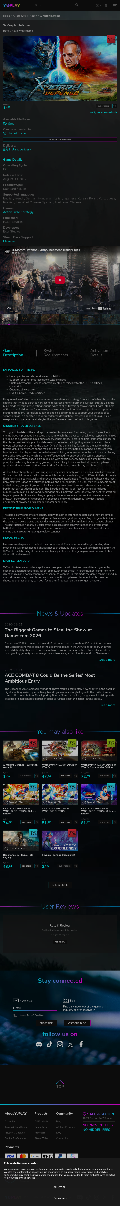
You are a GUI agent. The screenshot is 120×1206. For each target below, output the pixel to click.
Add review (60, 942)
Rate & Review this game (18, 30)
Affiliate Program (65, 1127)
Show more (60, 885)
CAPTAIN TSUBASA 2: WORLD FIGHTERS (55, 810)
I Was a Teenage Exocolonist (58, 855)
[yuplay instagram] (60, 1044)
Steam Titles (41, 1138)
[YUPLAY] (11, 5)
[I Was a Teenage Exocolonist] (60, 841)
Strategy (27, 212)
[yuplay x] (71, 1044)
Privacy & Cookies (15, 1132)
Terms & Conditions (35, 1015)
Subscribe (46, 1023)
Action (33, 16)
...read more (107, 660)
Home (6, 16)
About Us (10, 1121)
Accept (32, 1015)
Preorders (40, 1132)
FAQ (58, 1132)
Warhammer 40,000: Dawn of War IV (59, 766)
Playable (9, 241)
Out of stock (103, 106)
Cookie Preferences (15, 1138)
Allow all (60, 1187)
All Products (41, 1121)
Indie (16, 212)
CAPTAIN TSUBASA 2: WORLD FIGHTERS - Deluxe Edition (19, 811)
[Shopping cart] (106, 5)
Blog (58, 1121)
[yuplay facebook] (81, 1044)
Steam (12, 123)
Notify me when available (103, 112)
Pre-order (65, 776)
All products (20, 16)
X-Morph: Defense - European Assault (20, 766)
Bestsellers (41, 1127)
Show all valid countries (60, 140)
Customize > (60, 1198)
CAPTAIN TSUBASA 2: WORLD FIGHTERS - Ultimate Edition (98, 811)
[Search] (76, 5)
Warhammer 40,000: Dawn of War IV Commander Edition (98, 766)
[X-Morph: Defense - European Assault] (21, 751)
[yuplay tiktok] (49, 1044)
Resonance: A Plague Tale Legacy (18, 856)
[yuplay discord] (39, 1044)
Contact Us (62, 1138)
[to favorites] (114, 106)
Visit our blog (77, 1023)
